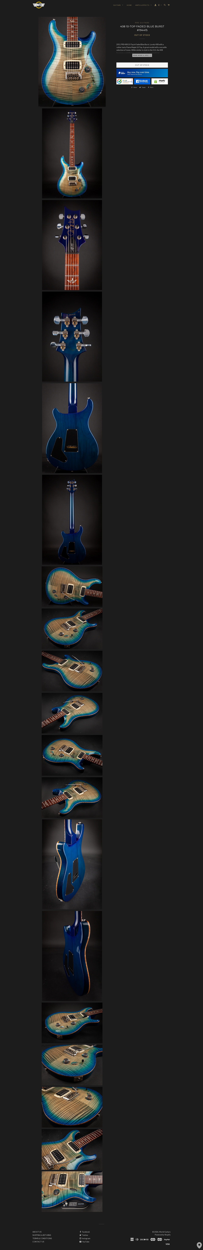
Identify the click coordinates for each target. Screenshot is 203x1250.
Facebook (86, 1232)
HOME (129, 5)
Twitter (85, 1235)
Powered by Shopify (163, 1235)
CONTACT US (38, 1242)
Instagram (86, 1238)
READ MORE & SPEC (141, 55)
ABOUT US (36, 1232)
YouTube (85, 1242)
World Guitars (165, 1232)
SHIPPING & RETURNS (41, 1235)
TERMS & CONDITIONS (42, 1238)
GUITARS (117, 5)
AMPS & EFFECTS (142, 5)
